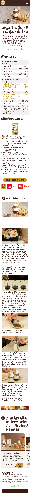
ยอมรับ (15, 491)
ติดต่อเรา (4, 464)
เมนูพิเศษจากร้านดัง (7, 431)
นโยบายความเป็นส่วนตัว (8, 462)
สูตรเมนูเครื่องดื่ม (6, 444)
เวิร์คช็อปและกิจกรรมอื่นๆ (8, 434)
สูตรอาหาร (5, 449)
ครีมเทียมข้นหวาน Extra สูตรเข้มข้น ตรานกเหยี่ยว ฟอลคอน (10, 85)
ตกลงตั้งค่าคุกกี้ (15, 486)
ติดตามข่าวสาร (6, 436)
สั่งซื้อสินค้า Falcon (7, 457)
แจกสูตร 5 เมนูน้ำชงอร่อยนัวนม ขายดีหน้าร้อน (11, 398)
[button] (15, 187)
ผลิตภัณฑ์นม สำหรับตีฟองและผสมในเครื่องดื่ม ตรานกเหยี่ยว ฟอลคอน (11, 77)
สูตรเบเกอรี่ (5, 447)
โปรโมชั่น (4, 454)
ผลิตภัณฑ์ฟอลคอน (7, 426)
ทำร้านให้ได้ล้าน (6, 429)
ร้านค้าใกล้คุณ (6, 459)
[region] (15, 481)
